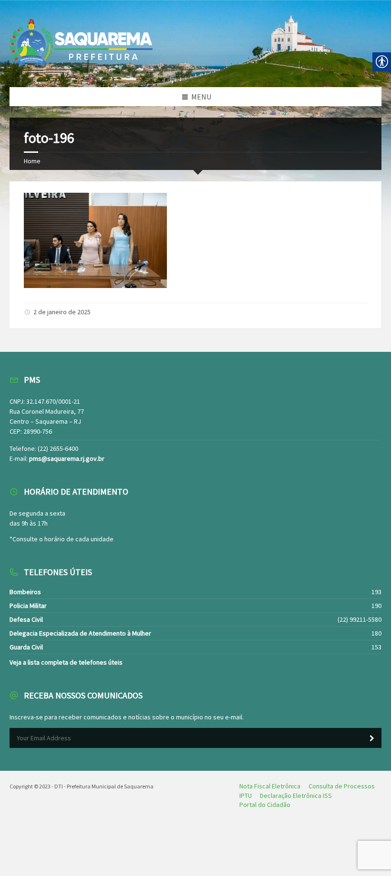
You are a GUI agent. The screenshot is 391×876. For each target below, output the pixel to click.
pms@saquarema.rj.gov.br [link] (66, 458)
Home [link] (32, 161)
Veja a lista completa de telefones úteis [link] (66, 662)
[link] (95, 285)
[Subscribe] (372, 738)
